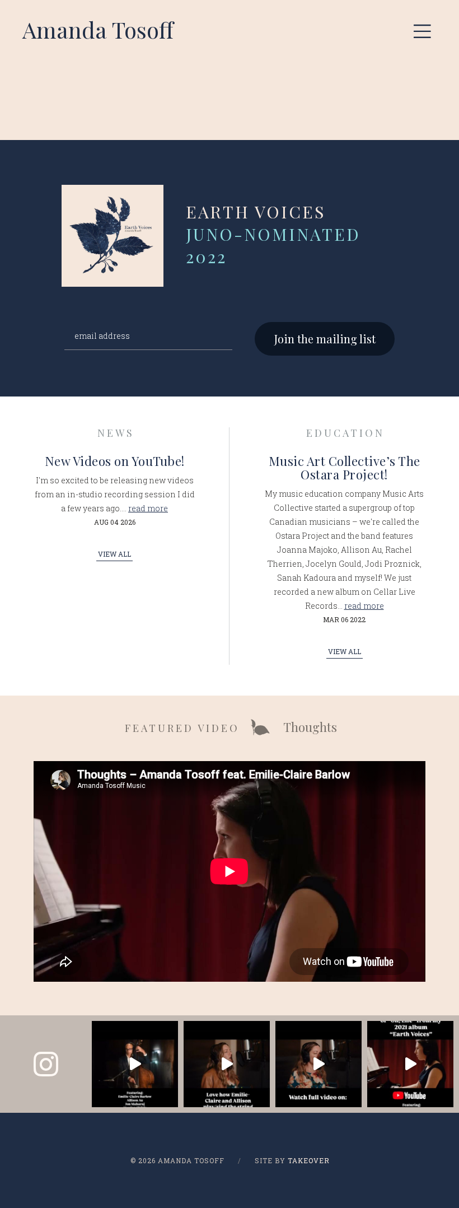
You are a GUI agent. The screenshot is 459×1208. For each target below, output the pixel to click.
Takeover (309, 1160)
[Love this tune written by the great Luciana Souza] (227, 1064)
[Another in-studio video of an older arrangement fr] (410, 1064)
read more (148, 508)
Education (345, 433)
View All (114, 553)
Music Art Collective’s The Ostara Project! (344, 467)
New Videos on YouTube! (115, 461)
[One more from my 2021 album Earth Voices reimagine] (135, 1064)
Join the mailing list (325, 338)
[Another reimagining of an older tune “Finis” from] (318, 1064)
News (115, 433)
